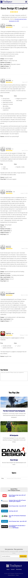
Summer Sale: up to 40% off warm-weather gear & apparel (17, 501)
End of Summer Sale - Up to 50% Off (18, 521)
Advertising (18, 569)
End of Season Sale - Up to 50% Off (17, 506)
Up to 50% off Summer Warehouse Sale (17, 516)
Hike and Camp (6, 5)
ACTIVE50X (15, 527)
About (8, 569)
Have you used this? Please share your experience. (12, 372)
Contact (13, 569)
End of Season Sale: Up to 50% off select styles (17, 496)
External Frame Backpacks (20, 5)
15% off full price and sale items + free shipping (17, 526)
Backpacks (12, 5)
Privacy (17, 575)
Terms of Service (11, 575)
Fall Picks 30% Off (13, 511)
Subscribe (23, 556)
